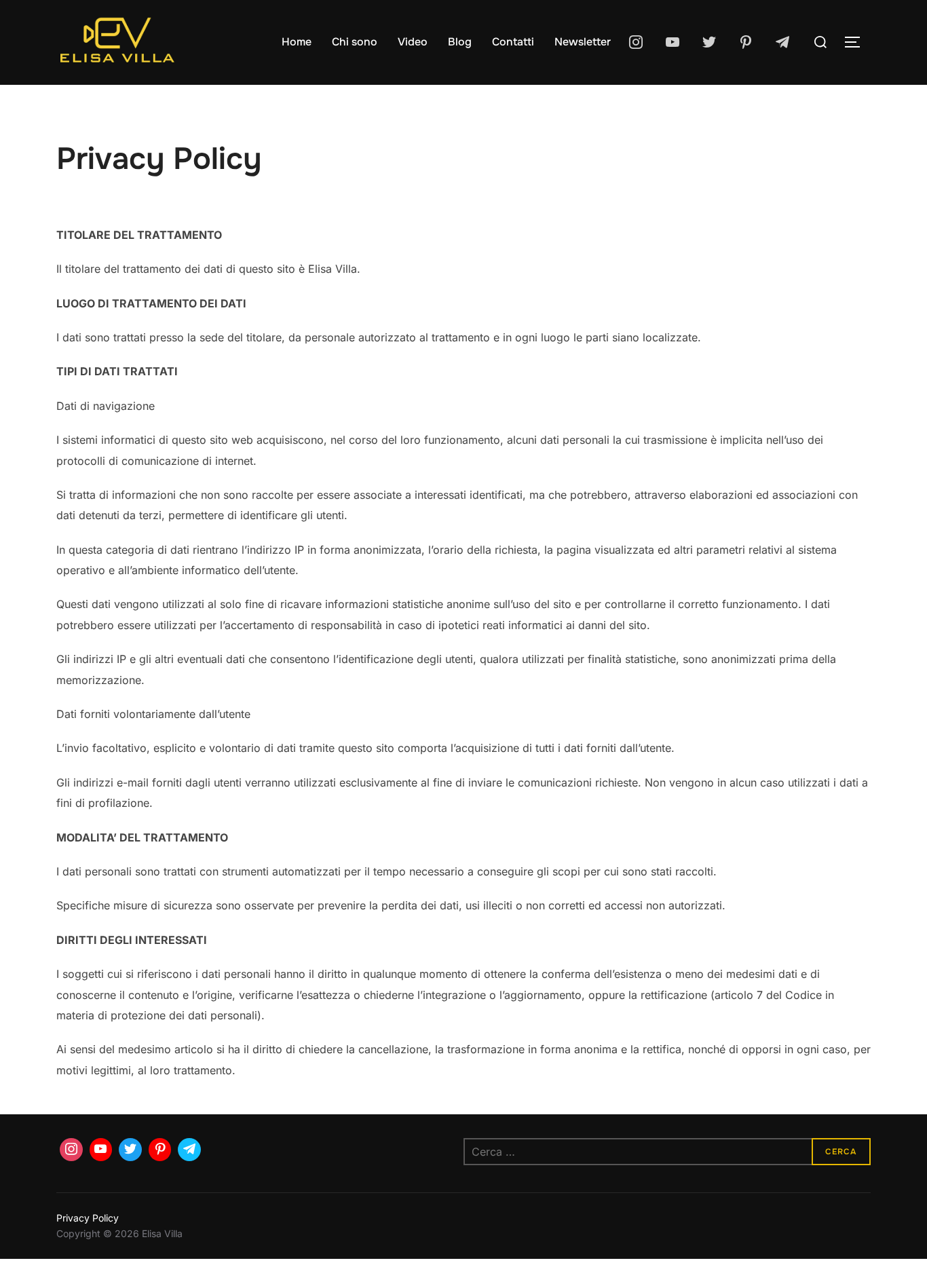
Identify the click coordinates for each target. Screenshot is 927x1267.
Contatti (513, 42)
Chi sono (354, 42)
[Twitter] (709, 42)
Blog (460, 42)
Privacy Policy (87, 1218)
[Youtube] (672, 42)
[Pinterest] (745, 42)
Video (413, 42)
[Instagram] (636, 42)
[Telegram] (782, 42)
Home (296, 42)
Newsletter (582, 42)
